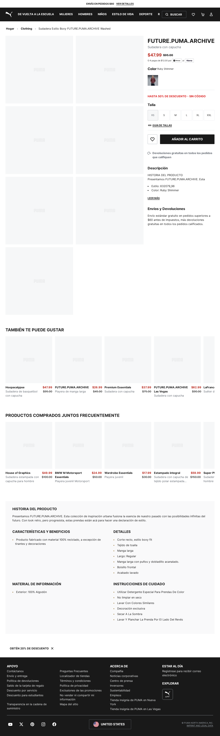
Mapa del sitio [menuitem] (69, 704)
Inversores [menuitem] (116, 685)
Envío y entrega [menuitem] (17, 676)
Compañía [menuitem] (116, 671)
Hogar (10, 28)
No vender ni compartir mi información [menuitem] (77, 697)
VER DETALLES (125, 3)
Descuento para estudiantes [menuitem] (25, 695)
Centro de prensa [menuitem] (121, 680)
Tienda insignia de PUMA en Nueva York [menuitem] (133, 702)
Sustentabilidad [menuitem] (120, 690)
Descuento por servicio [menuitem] (22, 690)
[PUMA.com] (8, 14)
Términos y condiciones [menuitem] (75, 680)
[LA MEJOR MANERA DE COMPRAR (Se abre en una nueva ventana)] (167, 694)
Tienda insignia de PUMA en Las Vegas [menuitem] (135, 709)
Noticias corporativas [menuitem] (124, 676)
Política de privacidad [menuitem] (74, 685)
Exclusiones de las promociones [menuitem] (81, 690)
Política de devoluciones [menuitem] (23, 680)
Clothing (26, 28)
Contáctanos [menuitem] (15, 671)
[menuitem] (36, 14)
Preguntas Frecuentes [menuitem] (74, 671)
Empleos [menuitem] (115, 695)
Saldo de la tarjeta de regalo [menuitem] (25, 685)
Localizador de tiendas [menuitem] (75, 676)
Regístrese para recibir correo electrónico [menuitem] (181, 673)
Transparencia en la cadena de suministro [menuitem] (27, 706)
